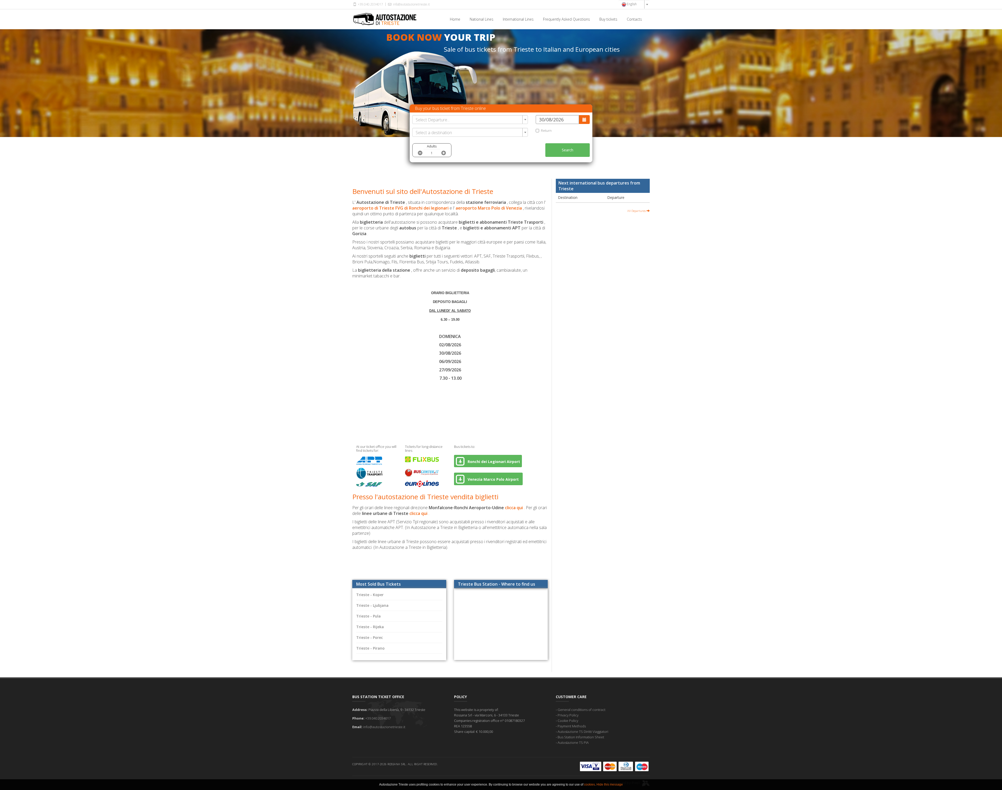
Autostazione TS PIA (573, 742)
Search (567, 149)
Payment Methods (572, 726)
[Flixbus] (422, 460)
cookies (589, 784)
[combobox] (634, 4)
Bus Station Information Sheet (581, 737)
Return (546, 130)
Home (455, 19)
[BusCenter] (422, 470)
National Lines (481, 19)
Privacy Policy (568, 715)
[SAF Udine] (369, 486)
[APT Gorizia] (369, 461)
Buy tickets (608, 19)
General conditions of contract (581, 709)
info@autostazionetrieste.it (411, 4)
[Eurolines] (422, 484)
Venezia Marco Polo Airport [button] (494, 479)
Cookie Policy (568, 720)
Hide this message (610, 784)
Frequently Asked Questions (566, 19)
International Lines (518, 19)
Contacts (634, 19)
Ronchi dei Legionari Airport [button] (493, 461)
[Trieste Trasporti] (369, 474)
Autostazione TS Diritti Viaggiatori (583, 731)
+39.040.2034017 (370, 4)
